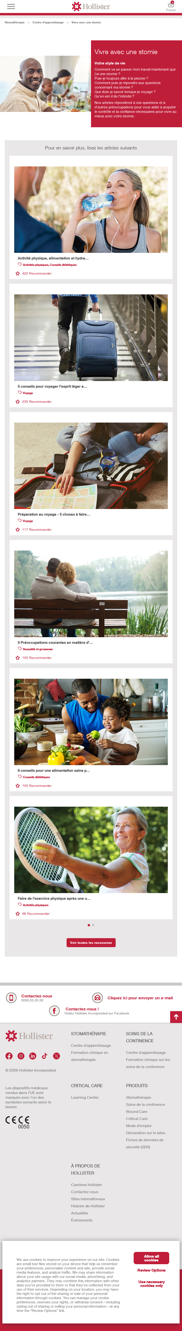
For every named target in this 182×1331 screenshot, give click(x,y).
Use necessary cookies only (151, 1283)
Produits (137, 1085)
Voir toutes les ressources (91, 943)
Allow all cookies (151, 1258)
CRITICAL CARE (87, 1085)
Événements (81, 1220)
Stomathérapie (15, 22)
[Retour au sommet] (176, 1017)
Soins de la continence (145, 1104)
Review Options (151, 1270)
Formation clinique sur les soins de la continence (148, 1063)
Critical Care (137, 1118)
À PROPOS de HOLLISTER (85, 1169)
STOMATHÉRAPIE (88, 1033)
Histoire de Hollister (88, 1206)
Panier (171, 6)
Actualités (79, 1213)
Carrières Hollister (86, 1184)
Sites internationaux (88, 1198)
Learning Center (85, 1097)
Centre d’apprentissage (48, 22)
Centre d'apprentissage (91, 1045)
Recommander (37, 273)
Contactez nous (84, 1191)
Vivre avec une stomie (86, 22)
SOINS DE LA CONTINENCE (140, 1037)
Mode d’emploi (138, 1125)
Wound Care (136, 1111)
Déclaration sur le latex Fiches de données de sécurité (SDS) (145, 1139)
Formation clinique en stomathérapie (89, 1056)
